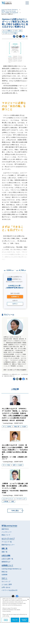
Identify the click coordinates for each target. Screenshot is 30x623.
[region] (15, 610)
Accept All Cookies (24, 620)
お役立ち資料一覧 (7, 559)
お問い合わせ (6, 587)
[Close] (28, 599)
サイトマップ (6, 581)
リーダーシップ (7, 33)
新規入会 (4, 572)
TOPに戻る (15, 510)
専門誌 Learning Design (9, 11)
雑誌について (6, 535)
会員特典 (4, 574)
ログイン (15, 303)
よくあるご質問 (7, 584)
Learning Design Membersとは (11, 569)
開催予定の (8, 545)
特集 (15, 33)
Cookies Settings (6, 620)
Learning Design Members (10, 9)
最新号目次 (5, 529)
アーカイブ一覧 (7, 542)
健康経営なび (6, 562)
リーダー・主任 (17, 30)
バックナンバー (7, 532)
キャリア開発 (7, 30)
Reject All (15, 620)
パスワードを (9, 590)
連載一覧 (4, 552)
